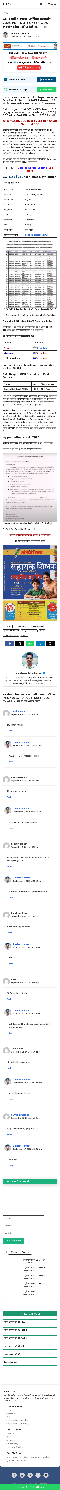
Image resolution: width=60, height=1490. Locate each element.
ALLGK (7, 4)
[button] (41, 4)
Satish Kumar (18, 711)
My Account (11, 1413)
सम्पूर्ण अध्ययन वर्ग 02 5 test (34, 1260)
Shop (8, 1410)
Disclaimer (10, 1440)
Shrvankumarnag (20, 1115)
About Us (10, 1434)
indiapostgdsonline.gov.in (36, 235)
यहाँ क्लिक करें (40, 1487)
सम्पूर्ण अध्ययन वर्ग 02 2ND (33, 1283)
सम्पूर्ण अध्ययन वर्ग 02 (30, 1291)
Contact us (10, 1437)
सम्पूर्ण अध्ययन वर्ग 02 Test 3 (34, 1275)
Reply (9, 731)
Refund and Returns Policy (17, 1420)
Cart (8, 1417)
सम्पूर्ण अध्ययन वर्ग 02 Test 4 (34, 1267)
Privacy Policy (12, 1444)
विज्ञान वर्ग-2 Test (11, 1362)
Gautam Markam (21, 33)
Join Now (48, 79)
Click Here (42, 348)
